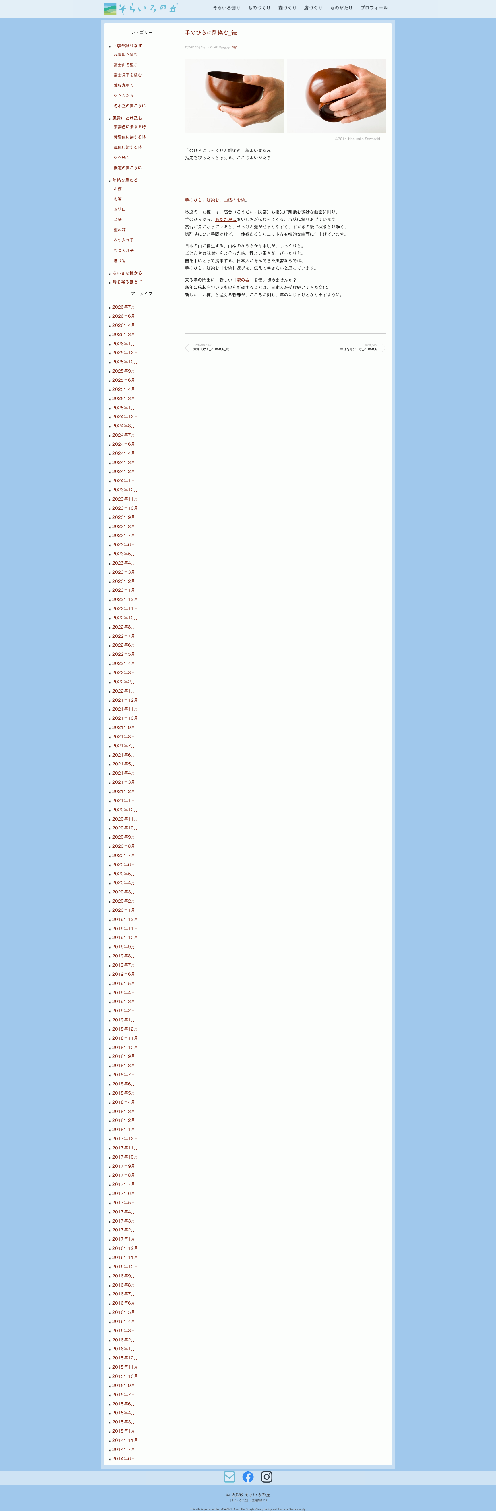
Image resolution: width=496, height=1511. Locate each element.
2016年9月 (123, 1276)
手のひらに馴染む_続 (211, 32)
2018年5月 (123, 1093)
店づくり (313, 7)
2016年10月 (125, 1266)
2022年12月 (125, 599)
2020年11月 (125, 819)
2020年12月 (125, 810)
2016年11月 (125, 1257)
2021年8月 (123, 736)
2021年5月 (123, 764)
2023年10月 (125, 508)
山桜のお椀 (234, 200)
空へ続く (122, 158)
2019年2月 (123, 1010)
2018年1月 (123, 1129)
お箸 (118, 199)
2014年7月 (123, 1449)
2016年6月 (123, 1303)
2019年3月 (123, 1001)
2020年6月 (123, 864)
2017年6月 (123, 1193)
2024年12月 (125, 416)
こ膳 (118, 220)
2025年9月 (123, 371)
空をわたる (124, 96)
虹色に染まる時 (128, 147)
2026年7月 (123, 307)
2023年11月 (125, 499)
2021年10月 (125, 718)
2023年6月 (123, 544)
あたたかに (226, 219)
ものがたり (341, 7)
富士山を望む (126, 65)
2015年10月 (125, 1376)
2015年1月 (123, 1431)
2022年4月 (123, 663)
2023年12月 (125, 490)
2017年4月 (123, 1212)
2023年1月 (123, 590)
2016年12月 (125, 1248)
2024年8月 (123, 426)
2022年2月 (123, 682)
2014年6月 (123, 1458)
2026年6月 (123, 316)
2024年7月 (123, 435)
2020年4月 (123, 882)
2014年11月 (125, 1440)
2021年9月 (123, 727)
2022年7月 (123, 636)
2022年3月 (123, 672)
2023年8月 (123, 526)
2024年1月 (123, 480)
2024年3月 (123, 462)
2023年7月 (123, 535)
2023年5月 (123, 554)
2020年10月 (125, 828)
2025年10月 (125, 362)
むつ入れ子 (124, 251)
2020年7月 (123, 855)
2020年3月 (123, 892)
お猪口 (120, 209)
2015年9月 (123, 1385)
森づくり (287, 7)
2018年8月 (123, 1065)
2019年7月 (123, 965)
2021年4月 (123, 773)
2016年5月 (123, 1312)
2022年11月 (125, 608)
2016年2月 (123, 1340)
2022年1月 (123, 691)
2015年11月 (125, 1367)
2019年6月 (123, 974)
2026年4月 (123, 325)
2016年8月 (123, 1285)
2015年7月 (123, 1394)
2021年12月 (125, 700)
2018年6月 (123, 1084)
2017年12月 (125, 1138)
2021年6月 (123, 755)
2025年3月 (123, 398)
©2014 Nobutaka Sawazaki (357, 138)
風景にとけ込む (127, 118)
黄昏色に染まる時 (130, 137)
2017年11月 (125, 1148)
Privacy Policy (263, 1509)
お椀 (233, 47)
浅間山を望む (126, 55)
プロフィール (374, 7)
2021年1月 (123, 800)
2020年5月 (123, 874)
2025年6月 (123, 380)
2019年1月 (123, 1020)
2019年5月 (123, 983)
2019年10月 (125, 937)
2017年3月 (123, 1221)
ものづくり (259, 7)
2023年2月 (123, 581)
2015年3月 (123, 1422)
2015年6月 (123, 1404)
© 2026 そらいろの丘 (248, 1495)
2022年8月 (123, 627)
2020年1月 (123, 910)
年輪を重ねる (125, 180)
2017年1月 (123, 1239)
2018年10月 (125, 1047)
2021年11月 (125, 709)
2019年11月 (125, 928)
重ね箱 (120, 230)
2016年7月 (123, 1294)
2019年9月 (123, 946)
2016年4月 (123, 1321)
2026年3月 (123, 334)
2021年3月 (123, 782)
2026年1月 (123, 344)
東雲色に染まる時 (130, 127)
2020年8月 (123, 846)
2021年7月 (123, 746)
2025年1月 (123, 408)
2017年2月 (123, 1230)
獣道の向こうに (128, 168)
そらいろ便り (226, 7)
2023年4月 (123, 563)
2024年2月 (123, 471)
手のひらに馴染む (202, 200)
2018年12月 (125, 1029)
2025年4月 (123, 389)
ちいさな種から (127, 273)
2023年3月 (123, 572)
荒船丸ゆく (124, 85)
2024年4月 (123, 453)
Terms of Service (288, 1509)
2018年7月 (123, 1074)
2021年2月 (123, 791)
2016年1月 (123, 1349)
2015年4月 (123, 1413)
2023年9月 (123, 517)
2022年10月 (125, 618)
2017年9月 (123, 1166)
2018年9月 (123, 1056)
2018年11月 (125, 1038)
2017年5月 (123, 1202)
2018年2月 (123, 1120)
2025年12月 (125, 352)
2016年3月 (123, 1330)
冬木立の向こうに (130, 106)
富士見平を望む (128, 75)
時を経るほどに (127, 282)
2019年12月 (125, 919)
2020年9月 (123, 837)
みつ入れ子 (124, 240)
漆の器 (243, 280)
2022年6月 (123, 645)
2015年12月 (125, 1358)
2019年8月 (123, 956)
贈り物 (120, 261)
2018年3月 (123, 1111)
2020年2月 (123, 901)
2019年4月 (123, 992)
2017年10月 (125, 1157)
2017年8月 (123, 1175)
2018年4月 (123, 1102)
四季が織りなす (127, 46)
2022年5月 (123, 654)
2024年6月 (123, 444)
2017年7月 (123, 1184)
